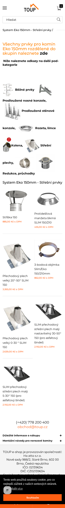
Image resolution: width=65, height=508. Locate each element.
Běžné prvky (24, 89)
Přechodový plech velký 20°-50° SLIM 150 (15, 280)
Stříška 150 (10, 217)
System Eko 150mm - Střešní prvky (27, 30)
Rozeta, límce (45, 128)
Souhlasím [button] (32, 497)
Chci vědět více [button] (13, 488)
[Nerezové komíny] (32, 8)
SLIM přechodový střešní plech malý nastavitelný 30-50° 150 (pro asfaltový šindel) (47, 333)
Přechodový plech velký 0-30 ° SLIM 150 (15, 343)
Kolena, (17, 145)
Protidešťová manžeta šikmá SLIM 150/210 (45, 218)
